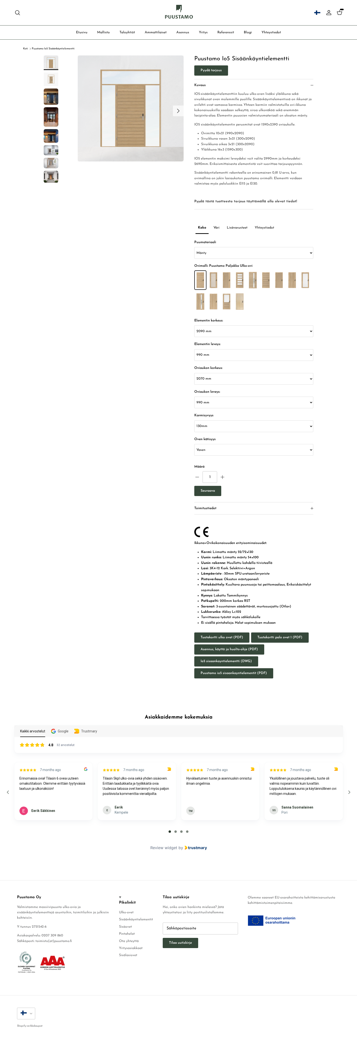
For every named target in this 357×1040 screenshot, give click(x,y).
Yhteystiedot (271, 32)
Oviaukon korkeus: (208, 368)
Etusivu (81, 32)
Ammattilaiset (156, 32)
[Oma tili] (328, 13)
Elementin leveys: (207, 344)
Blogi (248, 32)
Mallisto (103, 32)
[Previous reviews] (7, 792)
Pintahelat (127, 934)
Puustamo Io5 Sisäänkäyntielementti (53, 48)
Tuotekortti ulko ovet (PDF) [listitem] (222, 637)
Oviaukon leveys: (207, 392)
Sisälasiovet (128, 955)
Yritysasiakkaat (131, 948)
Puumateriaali (205, 242)
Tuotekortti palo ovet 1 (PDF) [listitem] (279, 637)
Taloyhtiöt (127, 32)
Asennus (182, 32)
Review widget (163, 847)
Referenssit (225, 32)
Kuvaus (200, 85)
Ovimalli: (223, 266)
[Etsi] (17, 13)
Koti (25, 48)
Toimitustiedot (205, 508)
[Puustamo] (178, 12)
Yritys (203, 32)
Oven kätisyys (205, 439)
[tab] (170, 832)
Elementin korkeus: (208, 320)
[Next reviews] (349, 792)
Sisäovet (125, 927)
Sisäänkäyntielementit (136, 919)
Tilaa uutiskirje (180, 943)
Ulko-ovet (126, 912)
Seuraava (208, 491)
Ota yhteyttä (129, 941)
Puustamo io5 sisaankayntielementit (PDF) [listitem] (234, 673)
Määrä (199, 467)
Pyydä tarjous (211, 70)
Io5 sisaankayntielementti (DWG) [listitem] (226, 661)
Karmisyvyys (203, 415)
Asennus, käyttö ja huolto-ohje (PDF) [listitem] (229, 649)
